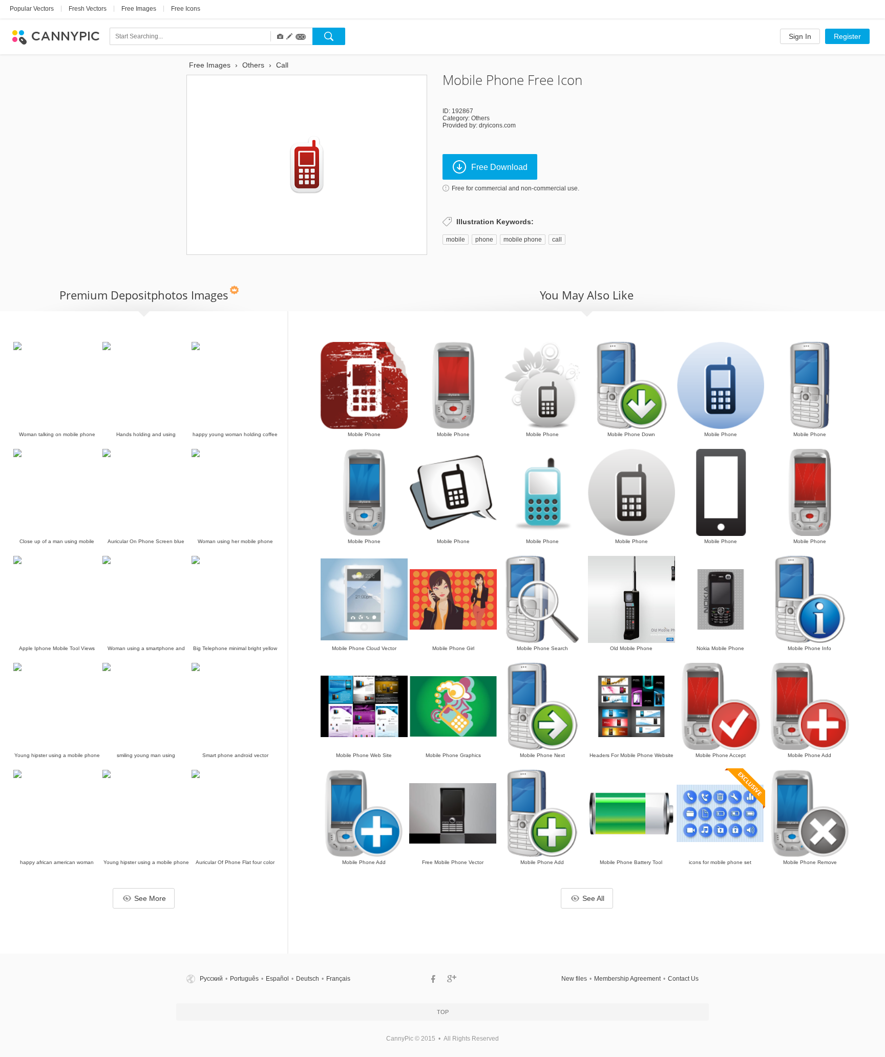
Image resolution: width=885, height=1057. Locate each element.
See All (593, 898)
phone (484, 239)
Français (338, 978)
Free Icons (185, 8)
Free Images (138, 8)
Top (443, 1012)
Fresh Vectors (88, 8)
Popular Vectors (32, 8)
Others (480, 118)
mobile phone (522, 239)
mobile (455, 239)
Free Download (499, 167)
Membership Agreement (627, 978)
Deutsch (307, 978)
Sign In (800, 36)
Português (244, 978)
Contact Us (683, 978)
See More (150, 898)
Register (847, 36)
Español (277, 978)
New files (574, 978)
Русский (211, 978)
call (557, 239)
